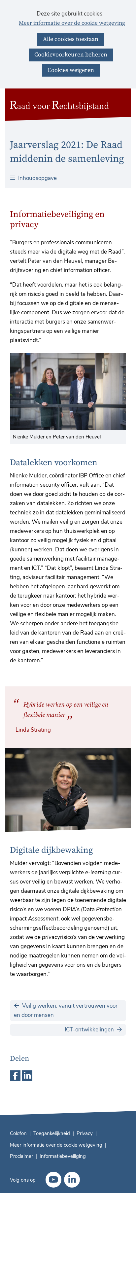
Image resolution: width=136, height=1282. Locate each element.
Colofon (18, 1133)
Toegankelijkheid (51, 1133)
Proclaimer (21, 1156)
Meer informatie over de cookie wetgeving (72, 23)
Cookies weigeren (71, 70)
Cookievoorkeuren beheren (70, 54)
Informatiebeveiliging (63, 1156)
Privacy (85, 1133)
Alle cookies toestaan (70, 39)
